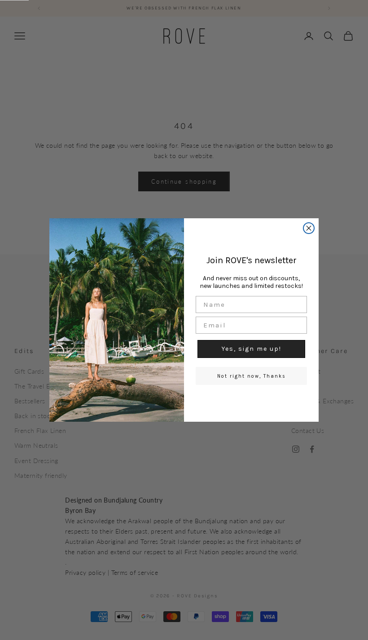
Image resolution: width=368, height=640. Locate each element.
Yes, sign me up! (251, 349)
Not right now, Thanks (251, 376)
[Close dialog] (308, 228)
